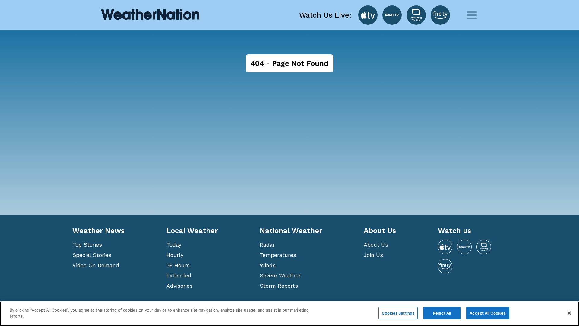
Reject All (442, 313)
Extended (178, 275)
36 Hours (178, 265)
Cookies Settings (398, 313)
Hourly (174, 255)
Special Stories (91, 255)
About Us (376, 244)
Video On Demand (95, 265)
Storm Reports (279, 286)
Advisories (179, 286)
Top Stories (87, 244)
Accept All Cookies (488, 313)
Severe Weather (280, 275)
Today (173, 244)
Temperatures (278, 255)
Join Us (373, 255)
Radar (267, 244)
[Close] (569, 313)
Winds (268, 265)
